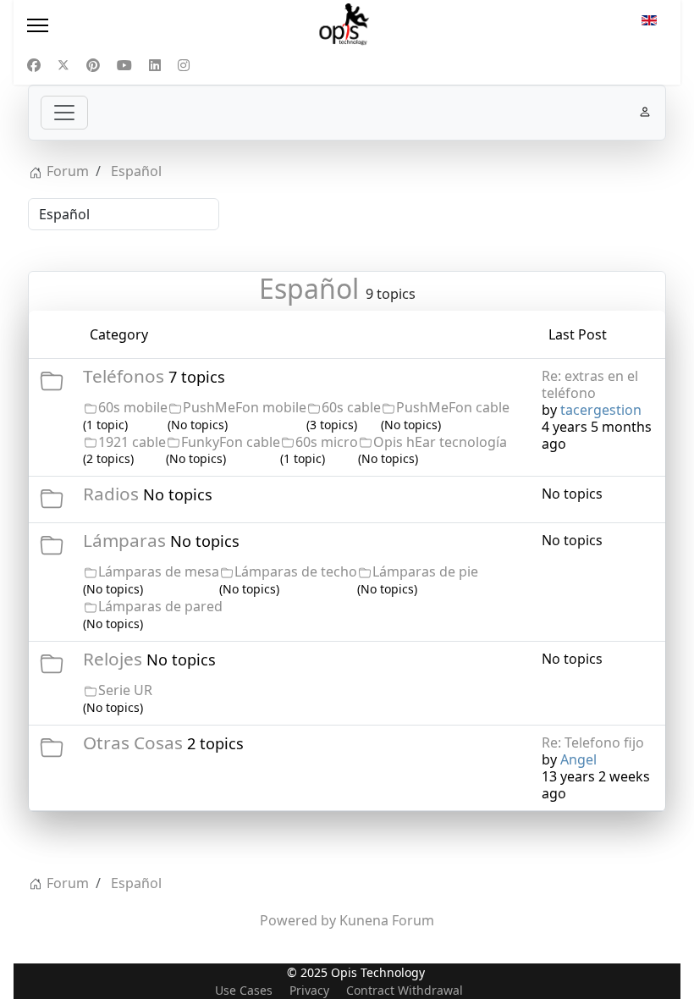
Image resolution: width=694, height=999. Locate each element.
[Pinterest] (93, 65)
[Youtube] (124, 65)
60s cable (351, 407)
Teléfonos (123, 376)
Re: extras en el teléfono (590, 384)
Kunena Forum (386, 920)
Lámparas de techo (295, 571)
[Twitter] (63, 65)
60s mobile (133, 407)
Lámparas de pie (425, 571)
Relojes (112, 659)
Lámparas (124, 540)
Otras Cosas (133, 742)
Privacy (309, 990)
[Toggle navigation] (64, 113)
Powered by (298, 920)
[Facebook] (34, 65)
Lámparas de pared (160, 606)
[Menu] (124, 25)
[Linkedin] (155, 65)
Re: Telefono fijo (593, 742)
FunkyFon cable (230, 442)
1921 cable (132, 442)
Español (309, 288)
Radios (111, 493)
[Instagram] (184, 65)
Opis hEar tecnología (440, 442)
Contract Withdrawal (404, 990)
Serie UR (125, 690)
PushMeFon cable (452, 407)
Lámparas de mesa (158, 571)
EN (649, 25)
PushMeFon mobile (244, 407)
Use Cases (244, 990)
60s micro (326, 442)
